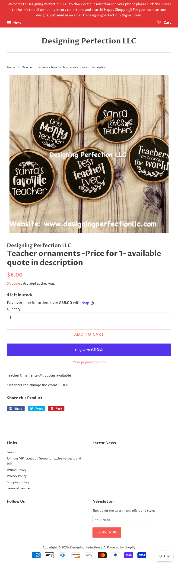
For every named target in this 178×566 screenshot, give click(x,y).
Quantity (13, 309)
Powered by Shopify (121, 547)
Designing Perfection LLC (89, 41)
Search (11, 452)
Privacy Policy (17, 476)
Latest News (104, 443)
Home (11, 68)
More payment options (89, 362)
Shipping (13, 283)
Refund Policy (16, 470)
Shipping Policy (18, 482)
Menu (17, 23)
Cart (167, 23)
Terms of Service (18, 488)
